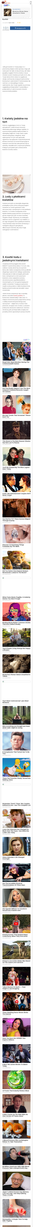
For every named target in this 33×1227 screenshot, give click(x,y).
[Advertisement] (16, 47)
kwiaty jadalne (18, 295)
